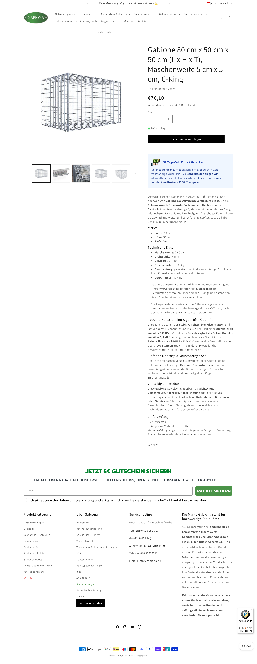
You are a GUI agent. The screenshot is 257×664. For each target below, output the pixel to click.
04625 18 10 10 (149, 531)
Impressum (82, 522)
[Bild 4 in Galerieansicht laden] (101, 173)
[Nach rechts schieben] (135, 173)
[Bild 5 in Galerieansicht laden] (121, 173)
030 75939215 (149, 553)
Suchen (80, 596)
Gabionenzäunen (193, 557)
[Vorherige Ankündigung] (88, 3)
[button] (67, 14)
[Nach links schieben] (27, 173)
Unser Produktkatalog (89, 590)
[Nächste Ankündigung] (169, 3)
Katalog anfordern (34, 571)
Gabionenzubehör (34, 553)
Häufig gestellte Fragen (89, 565)
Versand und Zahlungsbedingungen (96, 547)
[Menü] (251, 610)
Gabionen (29, 528)
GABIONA (121, 656)
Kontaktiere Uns (85, 559)
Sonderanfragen (85, 584)
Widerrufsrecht (84, 540)
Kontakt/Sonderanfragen (38, 565)
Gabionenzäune (32, 547)
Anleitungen (83, 577)
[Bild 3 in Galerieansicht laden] (81, 173)
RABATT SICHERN (214, 491)
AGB (78, 553)
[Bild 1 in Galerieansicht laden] (41, 173)
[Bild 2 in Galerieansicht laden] (61, 173)
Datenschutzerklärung (89, 528)
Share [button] (154, 444)
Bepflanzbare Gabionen (37, 534)
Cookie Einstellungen (88, 534)
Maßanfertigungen (34, 522)
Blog (78, 571)
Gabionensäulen (33, 540)
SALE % (28, 577)
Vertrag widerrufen (91, 603)
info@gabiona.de (150, 561)
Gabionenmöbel (33, 559)
